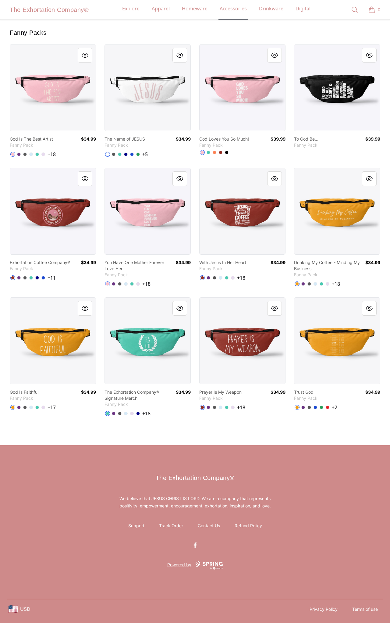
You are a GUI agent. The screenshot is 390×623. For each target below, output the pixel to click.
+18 (52, 154)
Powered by (179, 564)
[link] (53, 88)
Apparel (161, 8)
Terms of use (365, 609)
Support (136, 525)
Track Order (171, 525)
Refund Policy (248, 525)
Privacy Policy (324, 609)
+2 (334, 407)
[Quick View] (85, 55)
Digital (303, 8)
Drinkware (271, 8)
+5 (145, 154)
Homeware (194, 8)
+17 (52, 407)
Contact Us (209, 525)
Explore (131, 8)
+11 (52, 277)
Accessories (233, 8)
